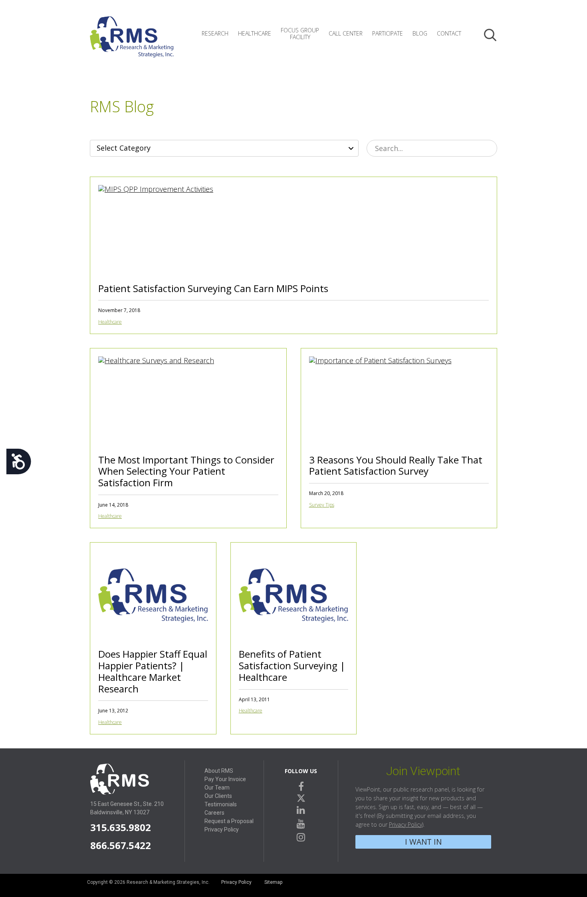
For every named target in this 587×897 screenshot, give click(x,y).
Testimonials (220, 804)
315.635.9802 (120, 827)
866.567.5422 (120, 845)
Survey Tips (321, 504)
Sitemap (273, 882)
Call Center (346, 33)
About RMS (218, 771)
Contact (449, 33)
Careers (214, 812)
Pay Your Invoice (225, 779)
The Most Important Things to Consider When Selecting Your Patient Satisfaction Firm (186, 471)
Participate (387, 33)
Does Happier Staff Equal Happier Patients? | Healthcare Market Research (152, 671)
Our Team (217, 787)
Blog (419, 33)
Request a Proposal (229, 821)
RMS (132, 43)
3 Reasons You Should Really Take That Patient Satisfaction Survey (395, 465)
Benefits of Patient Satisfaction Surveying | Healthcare (292, 665)
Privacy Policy (221, 829)
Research (215, 33)
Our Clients (218, 796)
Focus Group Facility (300, 33)
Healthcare (254, 33)
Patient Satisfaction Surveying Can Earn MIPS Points (213, 288)
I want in (423, 841)
